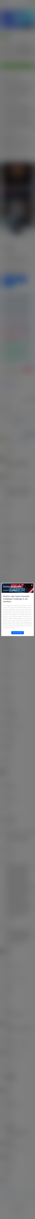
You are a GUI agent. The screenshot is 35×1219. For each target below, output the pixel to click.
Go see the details (17, 632)
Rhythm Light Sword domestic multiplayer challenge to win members (16, 599)
